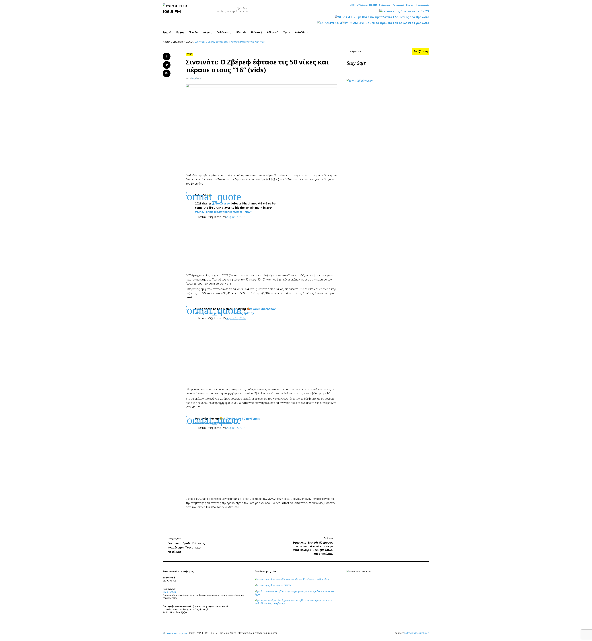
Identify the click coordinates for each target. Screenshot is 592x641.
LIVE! (352, 5)
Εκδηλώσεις (224, 32)
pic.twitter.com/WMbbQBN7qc (216, 423)
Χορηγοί (410, 5)
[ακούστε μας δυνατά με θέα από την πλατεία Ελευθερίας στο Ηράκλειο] (292, 579)
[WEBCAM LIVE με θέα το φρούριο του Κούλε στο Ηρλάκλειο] (386, 23)
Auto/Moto (301, 32)
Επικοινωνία (422, 5)
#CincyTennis (204, 212)
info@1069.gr (169, 591)
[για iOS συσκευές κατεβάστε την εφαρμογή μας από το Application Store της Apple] (296, 594)
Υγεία (286, 32)
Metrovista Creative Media (416, 633)
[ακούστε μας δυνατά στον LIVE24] (404, 11)
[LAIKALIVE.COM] (329, 23)
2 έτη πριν (195, 78)
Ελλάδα (193, 32)
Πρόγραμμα (385, 5)
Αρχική (167, 32)
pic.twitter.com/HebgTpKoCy (234, 313)
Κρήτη (180, 32)
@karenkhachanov (262, 309)
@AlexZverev (221, 203)
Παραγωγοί (398, 5)
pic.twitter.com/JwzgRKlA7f (233, 212)
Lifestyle (241, 32)
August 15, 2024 (236, 216)
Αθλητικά (272, 32)
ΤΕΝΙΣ (189, 41)
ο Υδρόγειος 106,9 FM (367, 5)
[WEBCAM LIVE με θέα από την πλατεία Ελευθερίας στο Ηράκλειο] (382, 17)
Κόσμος (207, 32)
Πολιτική (256, 32)
